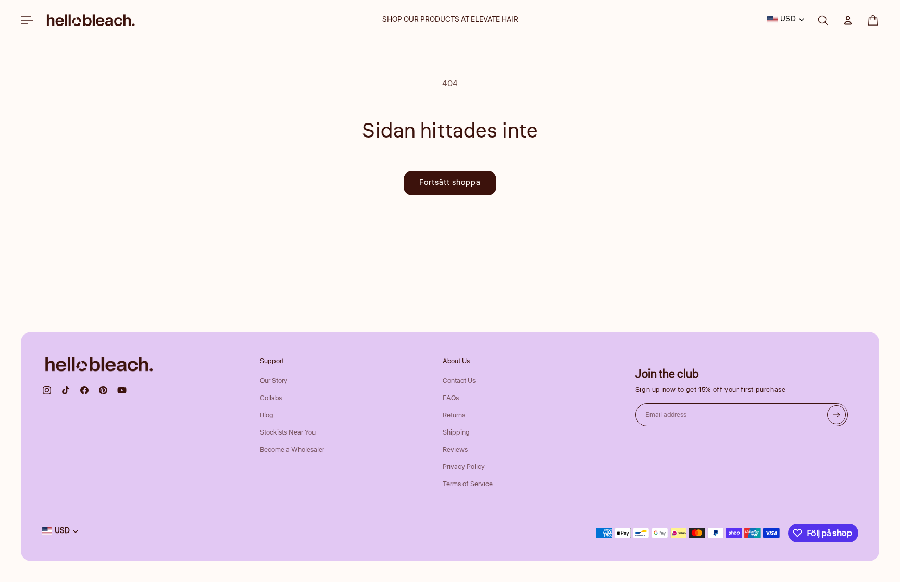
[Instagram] (47, 390)
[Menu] (27, 20)
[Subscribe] (836, 414)
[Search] (823, 20)
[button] (873, 20)
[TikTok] (65, 390)
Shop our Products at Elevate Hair (450, 20)
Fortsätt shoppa (450, 182)
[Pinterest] (103, 390)
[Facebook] (84, 390)
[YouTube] (122, 390)
